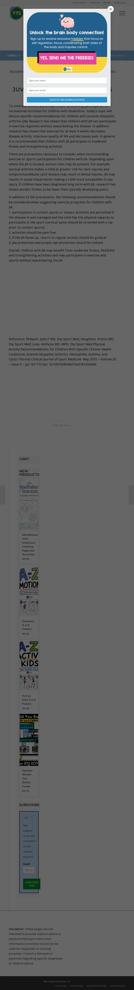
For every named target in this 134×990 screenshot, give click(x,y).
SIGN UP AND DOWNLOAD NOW (67, 99)
